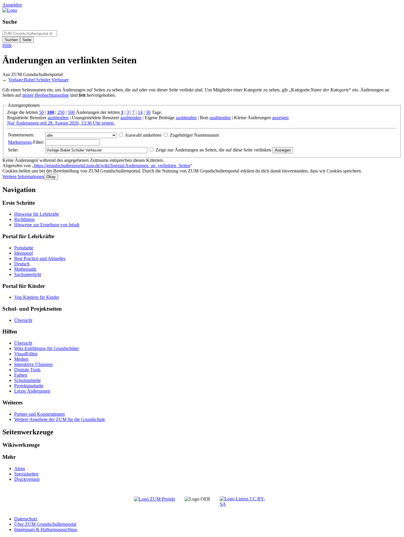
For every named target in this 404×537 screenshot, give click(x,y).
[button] (23, 176)
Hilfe (7, 45)
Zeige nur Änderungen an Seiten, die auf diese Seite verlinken (213, 149)
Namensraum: (21, 134)
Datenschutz (25, 518)
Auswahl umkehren (143, 135)
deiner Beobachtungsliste (45, 95)
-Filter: (26, 142)
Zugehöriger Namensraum (194, 135)
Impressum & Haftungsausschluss (45, 529)
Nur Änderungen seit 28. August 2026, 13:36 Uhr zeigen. (61, 122)
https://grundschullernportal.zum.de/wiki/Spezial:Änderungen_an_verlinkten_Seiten (112, 165)
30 (148, 112)
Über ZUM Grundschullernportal (45, 524)
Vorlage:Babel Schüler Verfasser (38, 79)
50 (41, 112)
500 (71, 112)
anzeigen (280, 117)
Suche (9, 22)
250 (60, 112)
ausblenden (58, 117)
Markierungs (20, 142)
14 (140, 112)
